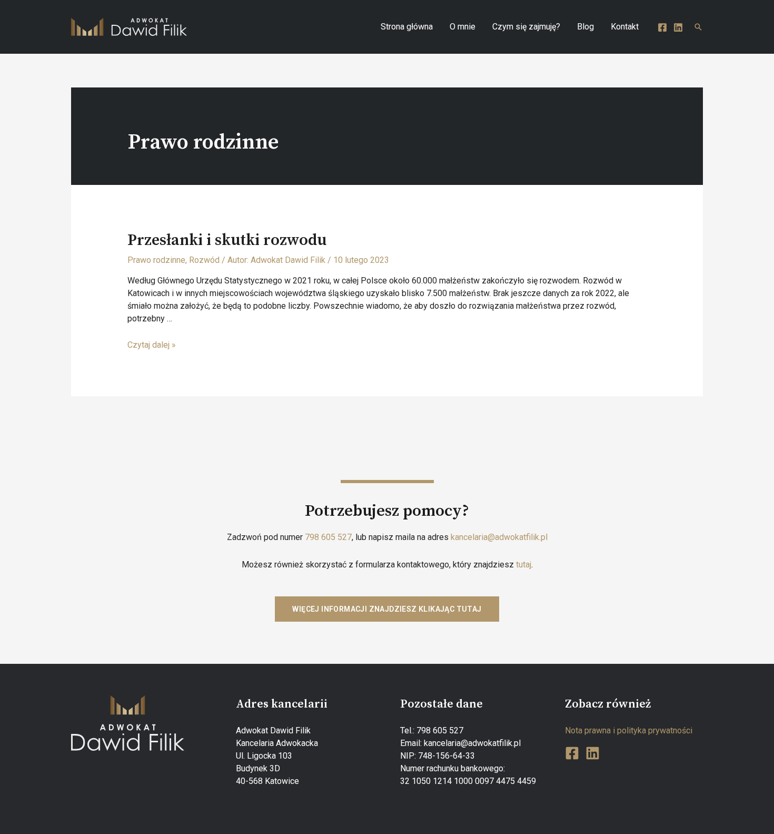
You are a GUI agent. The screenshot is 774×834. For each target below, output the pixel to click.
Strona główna (407, 27)
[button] (387, 609)
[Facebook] (662, 27)
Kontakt (625, 27)
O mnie (462, 27)
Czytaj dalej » (151, 345)
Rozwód (204, 260)
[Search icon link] (698, 27)
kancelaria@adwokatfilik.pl (499, 537)
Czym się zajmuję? (526, 27)
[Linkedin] (678, 27)
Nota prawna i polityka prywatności (628, 730)
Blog (585, 27)
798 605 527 (328, 537)
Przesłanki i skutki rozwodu (226, 240)
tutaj (523, 565)
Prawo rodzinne (156, 260)
